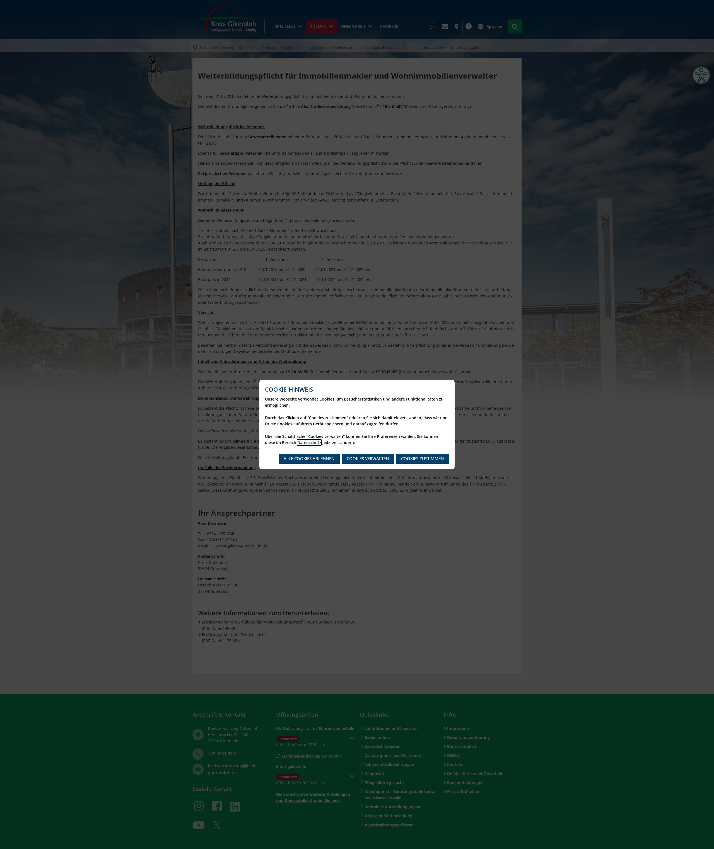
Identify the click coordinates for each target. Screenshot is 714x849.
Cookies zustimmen (422, 458)
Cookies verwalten (368, 458)
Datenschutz (309, 442)
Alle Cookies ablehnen (309, 458)
